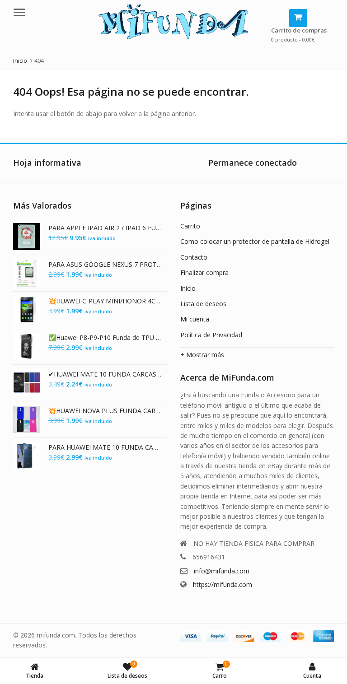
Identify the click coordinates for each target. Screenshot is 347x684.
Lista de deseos (203, 303)
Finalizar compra (204, 272)
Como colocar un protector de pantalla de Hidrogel (254, 241)
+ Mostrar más (202, 354)
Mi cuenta (194, 319)
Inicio (188, 288)
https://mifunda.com (222, 584)
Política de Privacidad (211, 334)
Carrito (190, 226)
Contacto (193, 257)
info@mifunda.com (221, 571)
